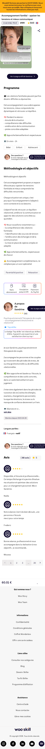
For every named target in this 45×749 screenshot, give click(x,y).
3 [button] (22, 563)
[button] (40, 563)
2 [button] (16, 563)
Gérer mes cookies (22, 716)
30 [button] (35, 563)
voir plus (7, 412)
